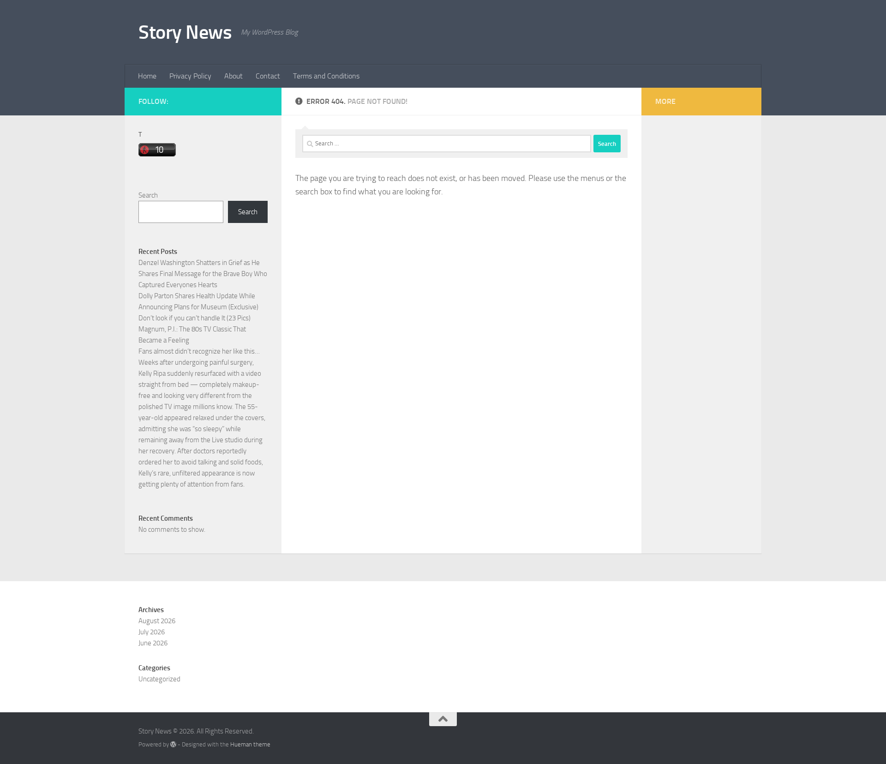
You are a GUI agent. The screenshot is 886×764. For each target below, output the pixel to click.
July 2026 (151, 632)
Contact (268, 76)
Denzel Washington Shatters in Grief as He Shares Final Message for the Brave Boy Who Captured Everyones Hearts (202, 274)
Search (148, 195)
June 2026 (153, 643)
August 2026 (156, 621)
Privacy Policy (190, 76)
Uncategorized (159, 679)
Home (147, 76)
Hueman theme (250, 744)
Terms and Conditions (326, 76)
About (233, 76)
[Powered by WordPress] (173, 744)
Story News (185, 32)
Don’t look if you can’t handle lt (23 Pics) (194, 318)
